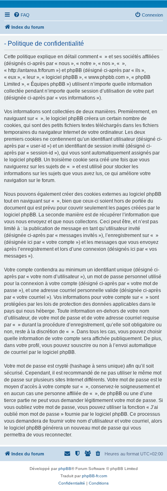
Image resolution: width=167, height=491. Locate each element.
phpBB (64, 468)
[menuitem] (21, 15)
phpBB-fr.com (94, 476)
